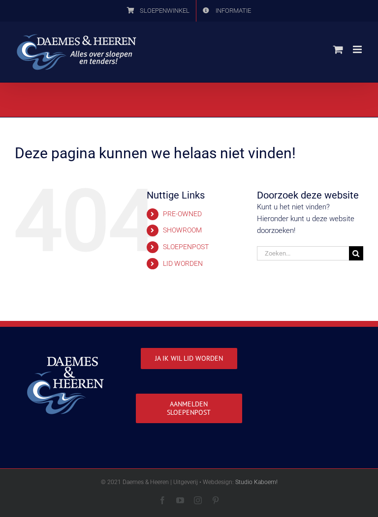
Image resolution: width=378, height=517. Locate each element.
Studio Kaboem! (256, 482)
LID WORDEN (183, 263)
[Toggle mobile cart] (338, 49)
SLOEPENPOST (186, 247)
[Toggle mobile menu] (358, 49)
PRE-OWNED (182, 214)
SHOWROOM (182, 230)
